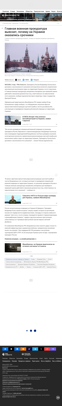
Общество (12, 358)
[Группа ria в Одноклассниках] (23, 349)
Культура (51, 358)
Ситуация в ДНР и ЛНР (39, 267)
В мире (33, 259)
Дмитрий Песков (51, 267)
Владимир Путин (41, 259)
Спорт (41, 358)
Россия (50, 259)
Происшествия (34, 358)
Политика (5, 358)
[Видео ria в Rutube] (29, 349)
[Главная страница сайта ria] (10, 15)
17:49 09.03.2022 (6, 23)
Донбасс (22, 267)
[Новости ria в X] (41, 349)
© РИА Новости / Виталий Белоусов (13, 74)
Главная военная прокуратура (14, 261)
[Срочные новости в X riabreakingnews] (47, 349)
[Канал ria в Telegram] (35, 349)
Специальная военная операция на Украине (17, 259)
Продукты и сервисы (24, 361)
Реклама (14, 361)
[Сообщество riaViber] (53, 349)
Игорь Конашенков (11, 264)
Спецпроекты (6, 361)
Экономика (19, 358)
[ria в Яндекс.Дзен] (11, 349)
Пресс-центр (35, 361)
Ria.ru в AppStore (46, 361)
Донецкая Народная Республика (26, 264)
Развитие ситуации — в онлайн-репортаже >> (20, 239)
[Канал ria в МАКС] (5, 349)
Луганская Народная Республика (46, 264)
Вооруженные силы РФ (12, 267)
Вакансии (5, 367)
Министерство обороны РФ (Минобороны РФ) (36, 261)
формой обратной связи (9, 396)
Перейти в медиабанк (26, 74)
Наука (46, 358)
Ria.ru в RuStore (56, 361)
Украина (29, 267)
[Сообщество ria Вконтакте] (17, 349)
